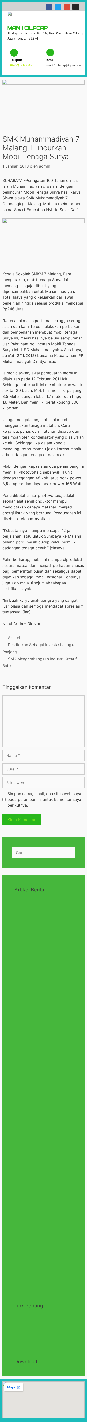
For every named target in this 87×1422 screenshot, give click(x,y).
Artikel (14, 637)
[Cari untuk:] (43, 852)
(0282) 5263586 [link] (21, 65)
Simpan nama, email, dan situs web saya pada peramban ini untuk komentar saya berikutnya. (44, 799)
